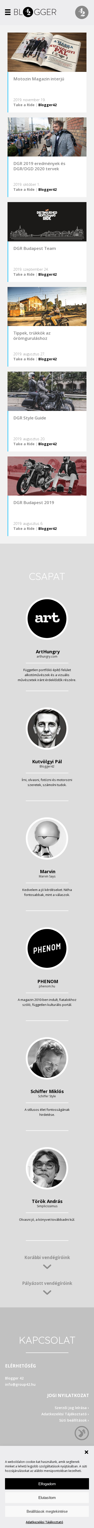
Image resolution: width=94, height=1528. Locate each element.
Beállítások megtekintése (47, 1511)
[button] (86, 1452)
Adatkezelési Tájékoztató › (65, 1414)
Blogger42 (47, 104)
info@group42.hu (20, 1384)
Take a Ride (24, 104)
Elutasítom (47, 1497)
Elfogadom (47, 1484)
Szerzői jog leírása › (72, 1407)
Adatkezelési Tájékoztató (44, 1522)
